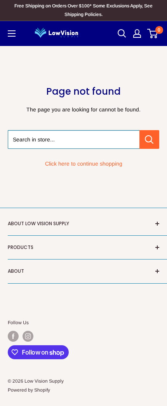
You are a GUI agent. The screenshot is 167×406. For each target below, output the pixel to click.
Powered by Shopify (29, 390)
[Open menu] (12, 33)
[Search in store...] (149, 139)
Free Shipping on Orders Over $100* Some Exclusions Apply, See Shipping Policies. (83, 10)
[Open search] (122, 33)
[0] (153, 33)
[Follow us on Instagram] (28, 336)
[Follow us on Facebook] (13, 336)
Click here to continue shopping (83, 164)
